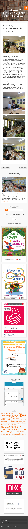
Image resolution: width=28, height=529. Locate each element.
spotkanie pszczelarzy (15, 431)
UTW (10, 433)
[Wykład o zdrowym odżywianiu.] (14, 184)
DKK (8, 415)
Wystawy (13, 434)
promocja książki (19, 424)
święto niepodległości (11, 436)
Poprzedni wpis (5, 167)
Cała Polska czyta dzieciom (14, 413)
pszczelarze (5, 426)
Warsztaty (16, 433)
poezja (14, 423)
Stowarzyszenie (23, 431)
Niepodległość (14, 421)
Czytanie (4, 415)
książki (5, 418)
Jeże (2, 418)
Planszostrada (9, 423)
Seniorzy (5, 429)
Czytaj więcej (5, 200)
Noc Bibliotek (21, 421)
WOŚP (22, 433)
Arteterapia (3, 413)
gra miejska (8, 416)
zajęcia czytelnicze (18, 434)
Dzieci (23, 415)
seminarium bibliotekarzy (10, 428)
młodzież (5, 419)
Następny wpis (22, 167)
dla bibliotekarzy (14, 415)
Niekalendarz (5, 421)
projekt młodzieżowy (11, 424)
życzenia (19, 436)
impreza (24, 416)
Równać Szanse (13, 426)
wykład (3, 434)
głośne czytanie (16, 417)
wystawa (8, 434)
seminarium (19, 426)
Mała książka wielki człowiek (13, 418)
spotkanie (13, 429)
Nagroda (12, 420)
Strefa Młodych (5, 433)
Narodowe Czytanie (20, 420)
